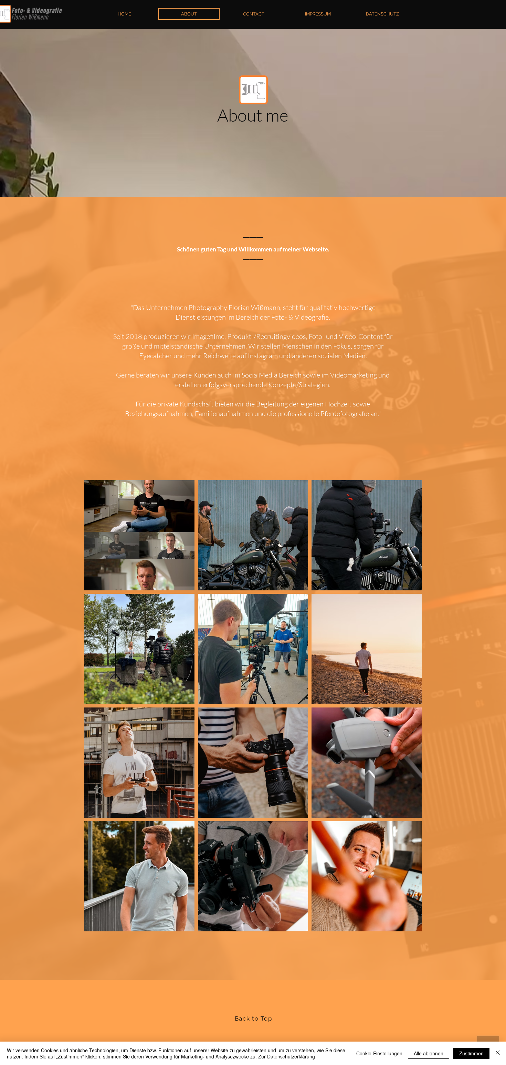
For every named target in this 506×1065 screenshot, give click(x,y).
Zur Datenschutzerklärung (286, 1056)
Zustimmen (471, 1053)
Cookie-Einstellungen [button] (379, 1053)
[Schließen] (498, 1053)
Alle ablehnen (428, 1053)
